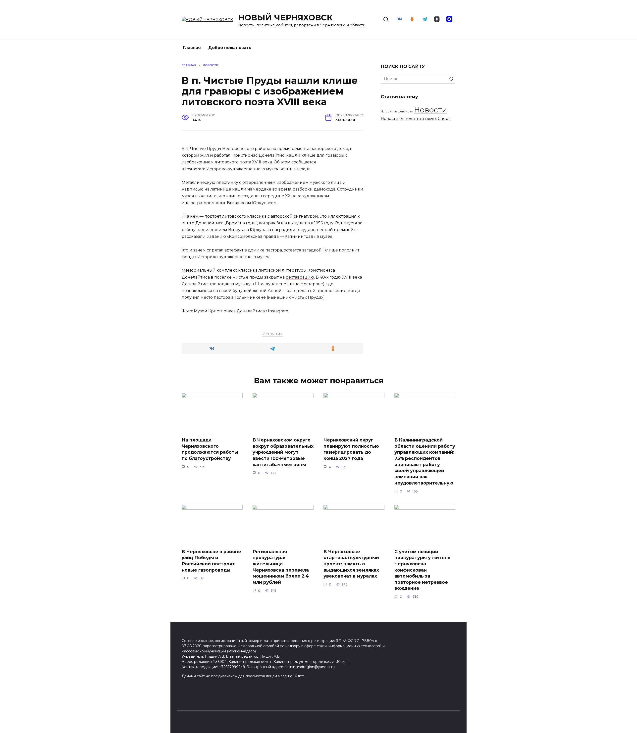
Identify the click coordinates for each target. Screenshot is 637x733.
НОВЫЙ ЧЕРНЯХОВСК (285, 17)
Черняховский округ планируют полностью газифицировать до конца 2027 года (351, 449)
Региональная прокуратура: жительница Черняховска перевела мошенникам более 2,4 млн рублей (281, 567)
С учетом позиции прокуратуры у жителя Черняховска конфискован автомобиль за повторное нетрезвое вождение (422, 570)
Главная (192, 47)
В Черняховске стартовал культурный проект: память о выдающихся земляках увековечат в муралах (351, 564)
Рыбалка (431, 119)
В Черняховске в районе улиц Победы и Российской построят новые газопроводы (211, 560)
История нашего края (397, 111)
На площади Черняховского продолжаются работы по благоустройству (210, 449)
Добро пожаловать (229, 47)
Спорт (444, 118)
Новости (430, 109)
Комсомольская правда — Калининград (271, 236)
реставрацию (300, 277)
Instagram (195, 169)
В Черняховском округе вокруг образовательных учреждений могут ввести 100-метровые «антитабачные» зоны (283, 452)
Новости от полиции (402, 118)
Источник (272, 334)
